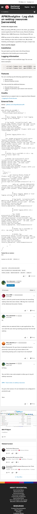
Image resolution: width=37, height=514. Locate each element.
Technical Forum (18, 507)
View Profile (11, 285)
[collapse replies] (18, 293)
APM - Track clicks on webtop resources (13, 382)
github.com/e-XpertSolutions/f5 (15, 104)
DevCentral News (18, 505)
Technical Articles (18, 508)
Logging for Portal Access (9, 98)
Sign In (33, 7)
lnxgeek (8, 483)
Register (27, 7)
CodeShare (5, 11)
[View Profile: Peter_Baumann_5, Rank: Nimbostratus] (3, 343)
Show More (19, 492)
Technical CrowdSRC (18, 510)
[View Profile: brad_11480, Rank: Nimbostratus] (3, 295)
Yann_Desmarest (11, 281)
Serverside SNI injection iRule (14, 464)
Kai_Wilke (8, 466)
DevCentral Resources (12, 453)
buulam (8, 455)
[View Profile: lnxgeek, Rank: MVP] (3, 481)
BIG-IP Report (6, 429)
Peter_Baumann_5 (11, 342)
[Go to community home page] (12, 7)
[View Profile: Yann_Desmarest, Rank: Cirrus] (3, 283)
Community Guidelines (18, 512)
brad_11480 (9, 295)
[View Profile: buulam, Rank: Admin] (3, 455)
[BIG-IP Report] (18, 418)
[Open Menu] (34, 12)
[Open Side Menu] (2, 7)
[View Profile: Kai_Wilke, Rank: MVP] (3, 465)
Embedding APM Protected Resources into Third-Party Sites (20, 480)
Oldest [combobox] (32, 290)
